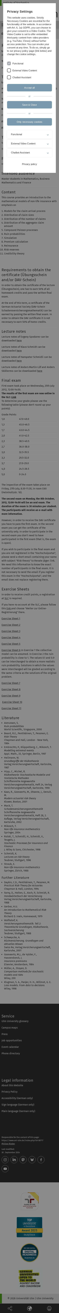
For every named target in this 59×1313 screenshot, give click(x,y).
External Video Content (24, 70)
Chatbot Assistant (21, 77)
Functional (17, 63)
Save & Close (29, 104)
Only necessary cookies (29, 121)
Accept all (29, 87)
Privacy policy (29, 164)
